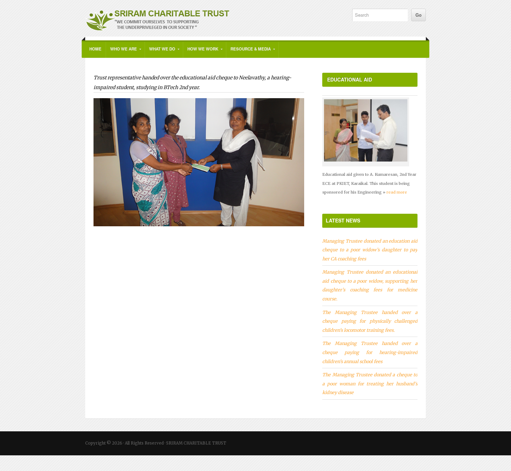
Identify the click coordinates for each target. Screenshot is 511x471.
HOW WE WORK (200, 52)
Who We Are (121, 52)
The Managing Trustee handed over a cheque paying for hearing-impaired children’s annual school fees (369, 352)
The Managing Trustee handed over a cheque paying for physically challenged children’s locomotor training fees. (369, 321)
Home (95, 49)
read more (397, 192)
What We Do (160, 52)
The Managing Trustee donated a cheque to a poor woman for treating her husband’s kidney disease (369, 383)
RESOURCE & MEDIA (248, 52)
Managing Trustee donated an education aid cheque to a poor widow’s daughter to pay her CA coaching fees (369, 249)
